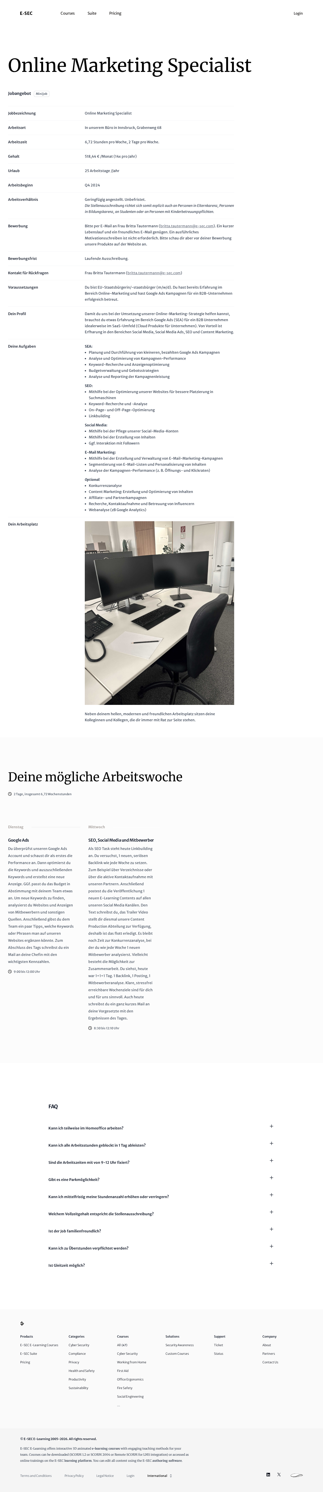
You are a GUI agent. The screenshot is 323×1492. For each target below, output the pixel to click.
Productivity (77, 1379)
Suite (92, 13)
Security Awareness (180, 1345)
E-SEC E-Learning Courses (39, 1345)
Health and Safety (81, 1371)
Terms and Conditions (36, 1476)
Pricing (115, 13)
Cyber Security (79, 1345)
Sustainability (78, 1388)
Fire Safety (124, 1388)
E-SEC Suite (28, 1354)
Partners (268, 1354)
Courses (68, 13)
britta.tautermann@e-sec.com (186, 226)
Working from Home (131, 1362)
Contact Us (270, 1362)
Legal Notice (105, 1476)
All (122, 1345)
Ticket (218, 1345)
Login (298, 13)
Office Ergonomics (130, 1379)
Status (218, 1354)
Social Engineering (130, 1396)
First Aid (122, 1371)
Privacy (74, 1362)
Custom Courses (177, 1354)
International (157, 1476)
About (266, 1345)
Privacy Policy (74, 1476)
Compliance (77, 1354)
